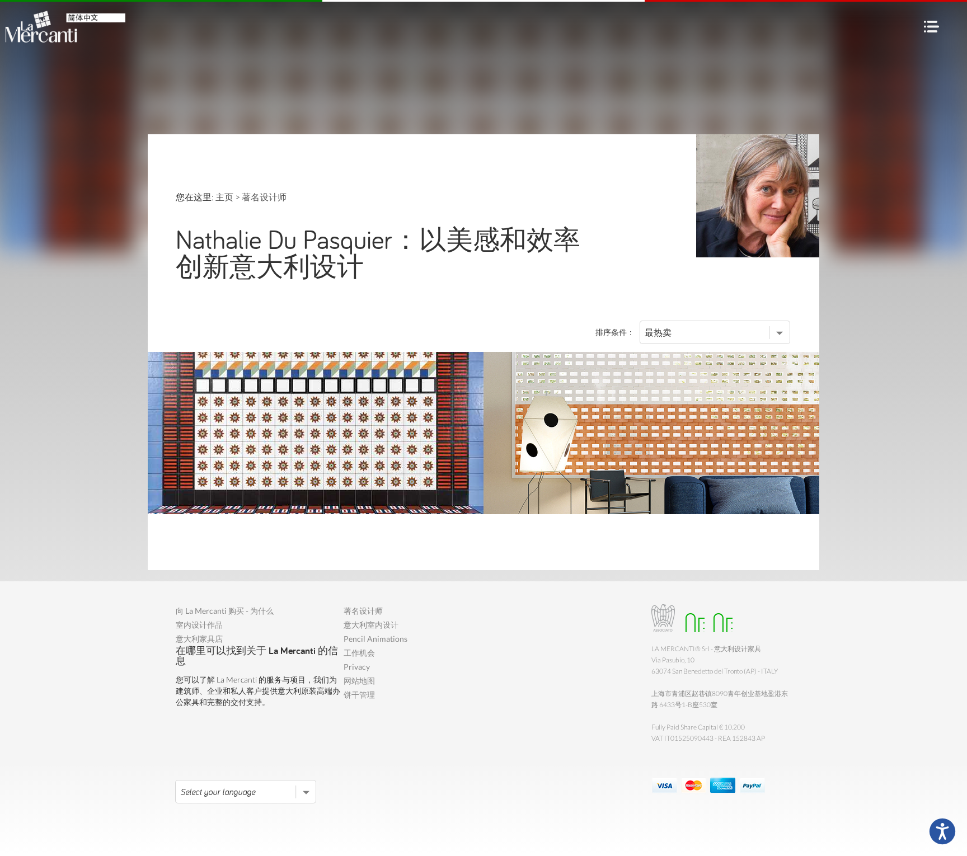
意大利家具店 (199, 638)
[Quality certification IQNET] (720, 618)
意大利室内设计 (371, 624)
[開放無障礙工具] (942, 831)
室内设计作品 (199, 624)
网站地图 (359, 680)
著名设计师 (363, 610)
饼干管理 (359, 694)
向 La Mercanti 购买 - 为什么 (225, 610)
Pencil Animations (375, 638)
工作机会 (359, 652)
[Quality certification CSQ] (692, 618)
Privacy (357, 666)
